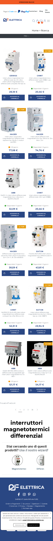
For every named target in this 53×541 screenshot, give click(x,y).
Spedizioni (36, 504)
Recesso (30, 506)
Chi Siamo (47, 11)
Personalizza (19, 525)
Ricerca (45, 30)
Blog (41, 11)
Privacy (22, 506)
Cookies (44, 504)
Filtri (25, 36)
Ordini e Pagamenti (13, 504)
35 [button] (32, 410)
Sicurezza (26, 504)
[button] (37, 410)
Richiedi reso (27, 508)
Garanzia (13, 506)
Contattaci (33, 11)
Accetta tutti (33, 525)
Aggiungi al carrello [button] (14, 97)
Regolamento (40, 506)
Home (35, 30)
